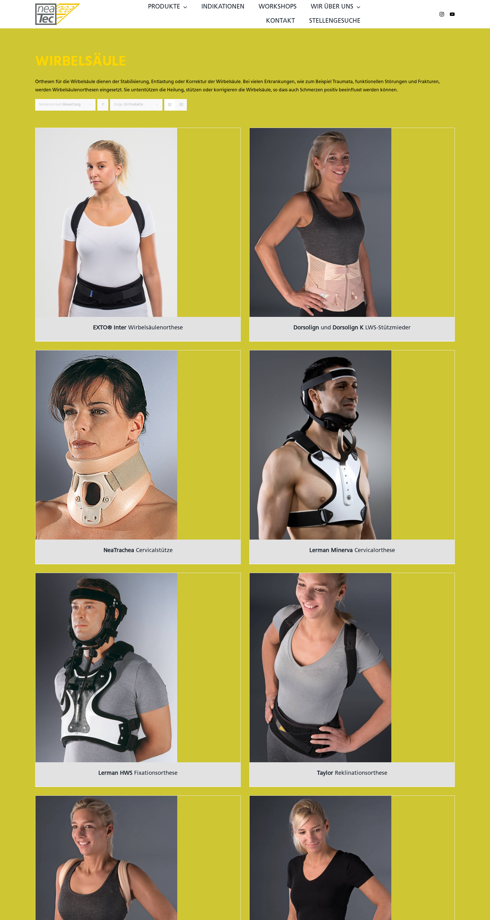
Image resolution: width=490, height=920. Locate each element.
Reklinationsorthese (352, 773)
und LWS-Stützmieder (352, 328)
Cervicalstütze (138, 550)
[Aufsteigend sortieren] (102, 105)
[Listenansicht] (181, 104)
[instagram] (442, 14)
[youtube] (452, 14)
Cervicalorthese (352, 550)
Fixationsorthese (138, 773)
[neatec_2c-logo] (58, 5)
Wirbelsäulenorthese (138, 328)
